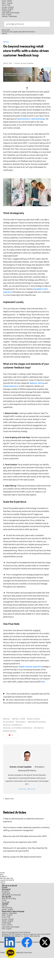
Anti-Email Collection (22, 932)
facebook (3, 876)
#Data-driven (33, 719)
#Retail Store (18, 719)
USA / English (7, 14)
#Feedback (21, 722)
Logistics (16, 32)
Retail (6, 42)
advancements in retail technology (31, 119)
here (43, 682)
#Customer (8, 722)
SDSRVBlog (2, 874)
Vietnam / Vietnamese (9, 16)
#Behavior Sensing (37, 722)
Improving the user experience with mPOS (20, 842)
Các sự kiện (6, 902)
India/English (6, 11)
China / (6, 5)
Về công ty (5, 891)
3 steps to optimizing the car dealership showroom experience (23, 820)
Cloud (4, 32)
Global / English (7, 9)
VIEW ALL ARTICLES (27, 789)
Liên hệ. (4, 906)
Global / (7, 910)
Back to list (8, 799)
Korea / (7, 1)
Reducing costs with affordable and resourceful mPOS (25, 836)
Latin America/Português (10, 13)
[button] (6, 889)
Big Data (22, 32)
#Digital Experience (12, 725)
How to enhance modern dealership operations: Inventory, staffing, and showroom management (26, 829)
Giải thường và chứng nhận (11, 895)
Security (9, 32)
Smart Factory (30, 32)
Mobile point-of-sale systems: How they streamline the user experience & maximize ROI (25, 849)
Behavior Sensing (37, 383)
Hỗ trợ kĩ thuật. (7, 908)
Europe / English (8, 7)
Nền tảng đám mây (6, 878)
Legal (13, 932)
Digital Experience (10, 386)
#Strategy (39, 728)
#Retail (6, 719)
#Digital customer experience (17, 728)
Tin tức (4, 900)
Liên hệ (2, 882)
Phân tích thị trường (9, 898)
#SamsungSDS (9, 731)
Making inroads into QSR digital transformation (22, 857)
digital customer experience (30, 667)
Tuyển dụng (6, 893)
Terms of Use (6, 932)
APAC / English (7, 3)
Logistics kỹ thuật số (7, 880)
